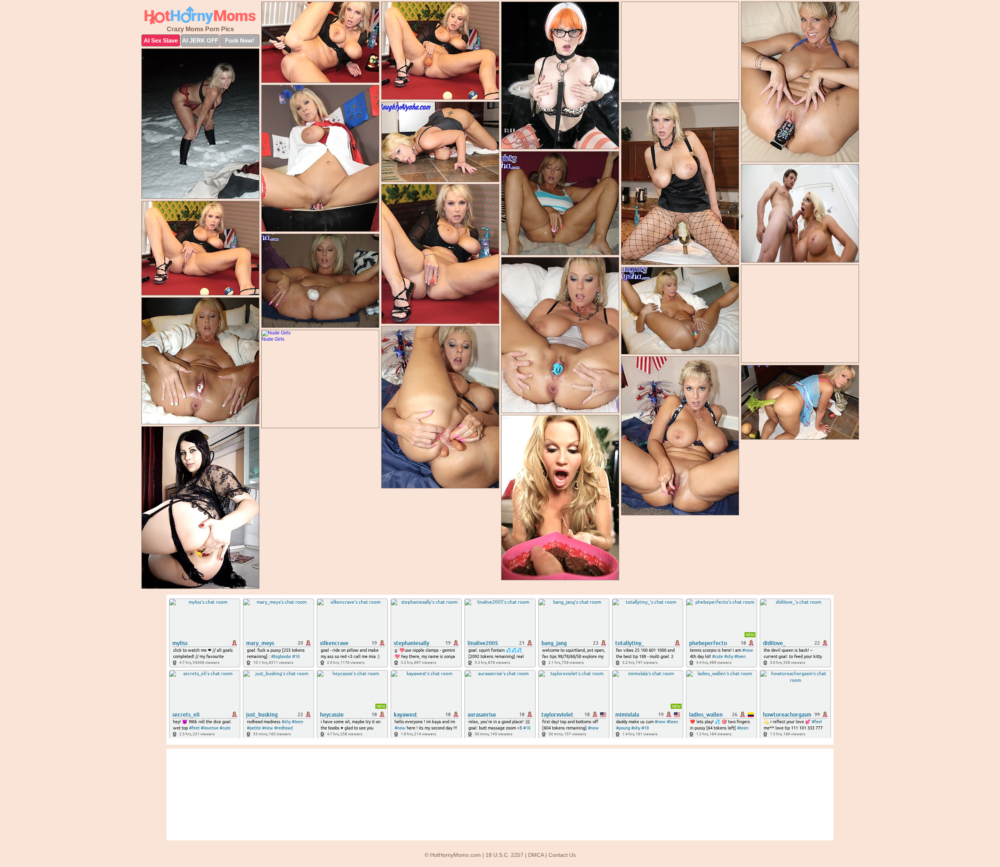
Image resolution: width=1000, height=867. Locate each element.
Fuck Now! (239, 40)
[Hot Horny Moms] (200, 15)
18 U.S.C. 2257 (504, 855)
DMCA (536, 855)
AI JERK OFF (200, 40)
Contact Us (562, 855)
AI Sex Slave (161, 40)
